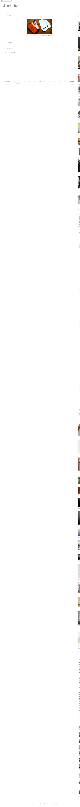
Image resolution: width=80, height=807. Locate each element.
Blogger (58, 803)
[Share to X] (9, 42)
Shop (15, 43)
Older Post (72, 81)
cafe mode (31, 35)
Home (39, 81)
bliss (8, 43)
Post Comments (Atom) (15, 83)
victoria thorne (12, 5)
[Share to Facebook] (10, 42)
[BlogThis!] (8, 42)
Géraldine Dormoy (47, 35)
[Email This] (7, 42)
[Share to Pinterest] (12, 42)
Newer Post (6, 81)
